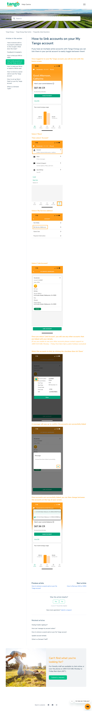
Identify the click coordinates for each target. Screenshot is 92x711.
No (62, 602)
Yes (56, 602)
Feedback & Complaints (14, 52)
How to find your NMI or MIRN (76, 586)
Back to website (40, 705)
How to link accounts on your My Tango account (14, 62)
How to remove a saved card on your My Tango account (49, 632)
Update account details (39, 636)
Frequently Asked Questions (41, 32)
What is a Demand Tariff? (40, 639)
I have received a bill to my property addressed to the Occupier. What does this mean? (14, 46)
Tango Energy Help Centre (23, 32)
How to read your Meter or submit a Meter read (14, 67)
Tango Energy (10, 32)
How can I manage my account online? (43, 628)
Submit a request (66, 610)
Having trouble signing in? (40, 625)
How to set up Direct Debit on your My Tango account (14, 81)
